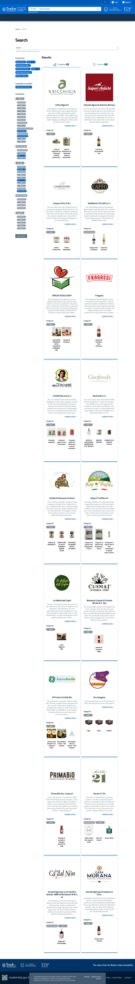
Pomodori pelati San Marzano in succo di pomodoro (71, 444)
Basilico (109, 731)
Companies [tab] (63, 64)
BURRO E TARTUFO (99, 441)
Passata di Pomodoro (66, 341)
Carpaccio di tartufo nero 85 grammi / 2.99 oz (99, 545)
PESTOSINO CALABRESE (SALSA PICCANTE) (72, 545)
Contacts (127, 977)
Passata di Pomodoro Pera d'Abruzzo (99, 343)
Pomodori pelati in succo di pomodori (61, 442)
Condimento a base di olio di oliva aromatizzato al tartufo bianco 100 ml (109, 547)
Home (17, 29)
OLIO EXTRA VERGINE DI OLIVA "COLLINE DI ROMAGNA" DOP (56, 345)
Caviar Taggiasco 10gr (61, 647)
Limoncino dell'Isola (104, 249)
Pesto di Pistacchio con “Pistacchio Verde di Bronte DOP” (66, 153)
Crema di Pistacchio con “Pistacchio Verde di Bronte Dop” (56, 153)
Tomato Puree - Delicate (98, 940)
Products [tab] (102, 64)
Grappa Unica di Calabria (94, 249)
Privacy (87, 976)
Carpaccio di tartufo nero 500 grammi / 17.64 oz (88, 545)
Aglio (88, 731)
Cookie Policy (96, 976)
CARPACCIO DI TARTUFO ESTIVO (109, 442)
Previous (82, 440)
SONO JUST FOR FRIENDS (61, 942)
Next (117, 440)
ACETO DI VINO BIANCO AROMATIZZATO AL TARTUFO (88, 443)
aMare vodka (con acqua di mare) (89, 840)
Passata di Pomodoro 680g (99, 649)
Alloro (99, 731)
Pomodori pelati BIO (51, 441)
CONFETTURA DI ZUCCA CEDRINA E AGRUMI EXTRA (61, 546)
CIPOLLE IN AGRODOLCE (51, 543)
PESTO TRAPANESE (67, 249)
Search (18, 47)
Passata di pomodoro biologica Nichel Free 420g (61, 842)
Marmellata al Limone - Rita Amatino (61, 744)
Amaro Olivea (109, 838)
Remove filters (21, 236)
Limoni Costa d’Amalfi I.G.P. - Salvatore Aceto (51, 745)
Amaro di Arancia (99, 839)
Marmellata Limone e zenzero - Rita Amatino (71, 745)
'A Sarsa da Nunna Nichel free (99, 151)
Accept (98, 978)
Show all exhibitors (33, 12)
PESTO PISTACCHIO (56, 249)
